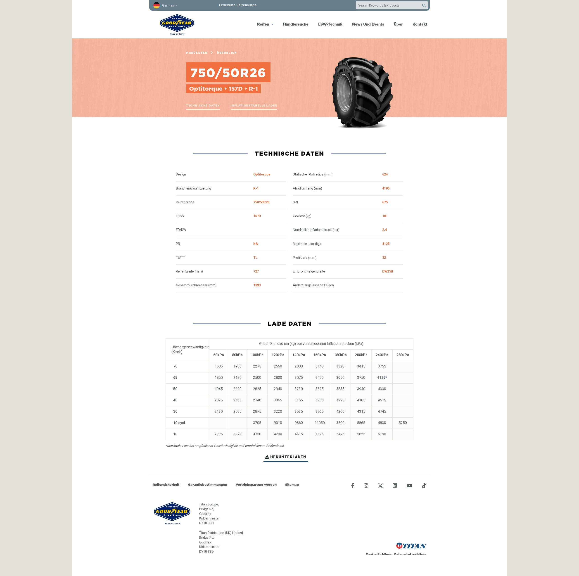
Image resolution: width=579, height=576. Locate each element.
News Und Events (368, 24)
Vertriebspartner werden (256, 484)
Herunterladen (288, 457)
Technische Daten (203, 105)
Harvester (196, 53)
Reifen (263, 24)
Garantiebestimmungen (207, 484)
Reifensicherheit (166, 484)
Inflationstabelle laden (254, 105)
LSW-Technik (330, 24)
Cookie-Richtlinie (379, 554)
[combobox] (387, 5)
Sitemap (292, 484)
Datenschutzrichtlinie (410, 554)
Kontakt (420, 24)
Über (398, 24)
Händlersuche (295, 24)
